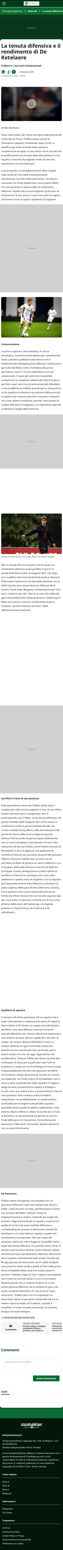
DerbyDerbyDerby (12, 11)
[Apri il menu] (4, 3)
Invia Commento (46, 1378)
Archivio (6, 1527)
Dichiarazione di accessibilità (16, 1539)
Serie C (5, 1489)
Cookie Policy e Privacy (13, 1535)
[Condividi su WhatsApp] (3, 72)
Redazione (7, 1508)
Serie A (5, 1481)
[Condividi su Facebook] (8, 72)
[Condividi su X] (14, 72)
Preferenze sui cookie (12, 1543)
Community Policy (11, 1531)
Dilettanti (6, 1493)
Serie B (5, 1485)
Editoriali (32, 11)
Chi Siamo (7, 1512)
